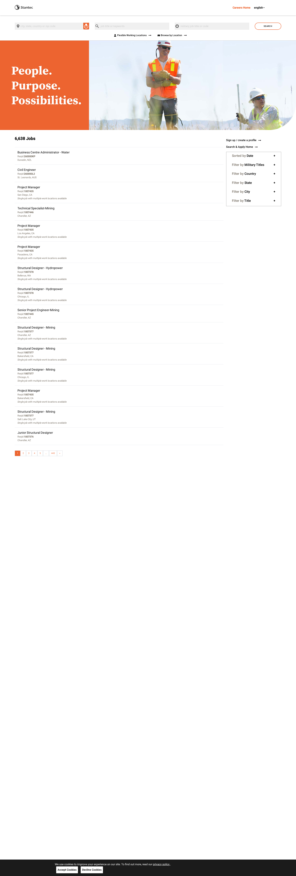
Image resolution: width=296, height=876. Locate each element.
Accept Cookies (67, 869)
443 (53, 453)
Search (268, 26)
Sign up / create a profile (241, 140)
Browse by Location (171, 35)
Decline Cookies (92, 869)
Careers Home (241, 7)
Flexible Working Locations (132, 35)
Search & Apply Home (239, 146)
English (258, 7)
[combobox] (52, 26)
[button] (253, 155)
